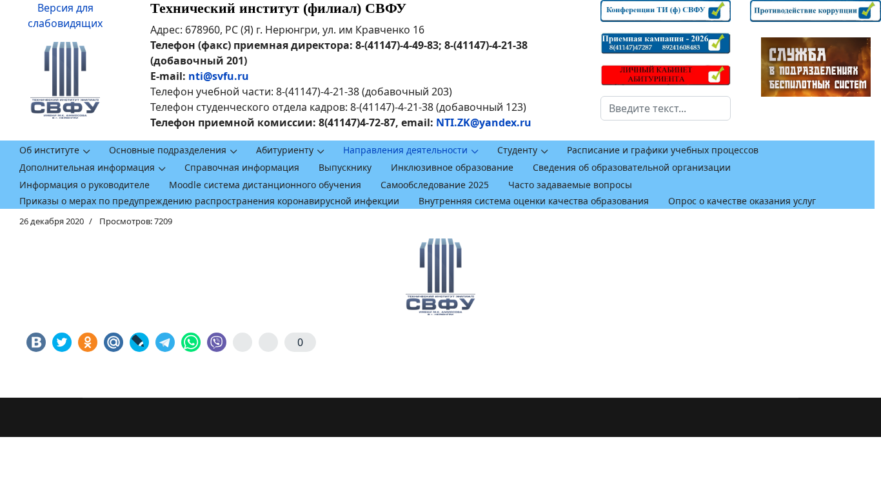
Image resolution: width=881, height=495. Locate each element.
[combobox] (665, 108)
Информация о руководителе (84, 185)
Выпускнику (345, 167)
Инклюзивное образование (452, 167)
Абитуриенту (284, 150)
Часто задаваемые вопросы (570, 185)
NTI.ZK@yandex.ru (483, 122)
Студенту (517, 150)
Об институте (49, 150)
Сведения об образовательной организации (632, 167)
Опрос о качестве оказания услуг (742, 201)
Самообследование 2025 (435, 185)
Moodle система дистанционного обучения (265, 185)
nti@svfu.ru (218, 76)
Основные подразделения (167, 150)
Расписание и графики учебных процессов (662, 150)
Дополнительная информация (87, 167)
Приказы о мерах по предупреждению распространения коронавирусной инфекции (209, 201)
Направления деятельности (405, 150)
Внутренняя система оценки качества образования (534, 201)
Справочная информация (241, 167)
